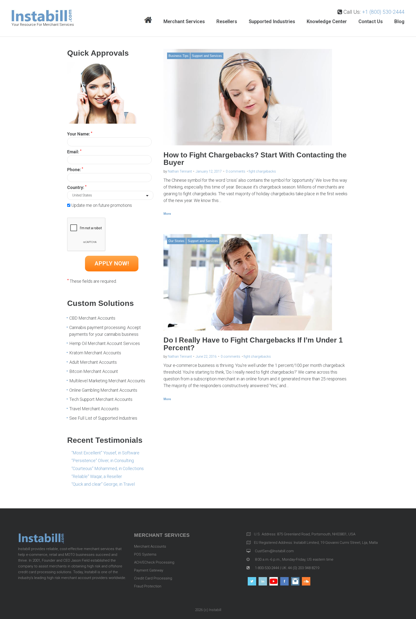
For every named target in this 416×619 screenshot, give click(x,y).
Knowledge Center (327, 21)
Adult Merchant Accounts (93, 362)
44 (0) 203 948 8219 (303, 568)
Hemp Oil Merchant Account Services (104, 343)
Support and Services (207, 56)
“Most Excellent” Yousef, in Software (105, 452)
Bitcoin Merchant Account (93, 371)
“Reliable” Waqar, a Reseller (97, 476)
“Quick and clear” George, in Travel (103, 484)
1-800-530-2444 (266, 568)
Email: (74, 151)
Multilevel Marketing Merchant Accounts (107, 380)
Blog (399, 21)
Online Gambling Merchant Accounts (103, 390)
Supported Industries (272, 21)
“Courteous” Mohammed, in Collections (108, 468)
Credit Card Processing (153, 578)
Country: (76, 187)
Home (148, 20)
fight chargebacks (262, 171)
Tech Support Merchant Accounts (100, 399)
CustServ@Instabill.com (274, 551)
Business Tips (178, 56)
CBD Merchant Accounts (92, 318)
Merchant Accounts (150, 546)
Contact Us (370, 21)
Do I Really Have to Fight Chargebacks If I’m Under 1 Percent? (253, 344)
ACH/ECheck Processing (154, 562)
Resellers (226, 21)
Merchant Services (184, 21)
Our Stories (176, 241)
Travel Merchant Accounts (94, 408)
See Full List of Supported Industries (103, 418)
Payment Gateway (148, 570)
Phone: (75, 169)
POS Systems (145, 554)
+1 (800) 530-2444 (383, 12)
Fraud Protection (147, 586)
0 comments (235, 171)
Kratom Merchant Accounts (95, 352)
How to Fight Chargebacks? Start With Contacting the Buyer (255, 159)
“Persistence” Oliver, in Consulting (103, 460)
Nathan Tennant (180, 171)
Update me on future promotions (101, 205)
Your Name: (79, 133)
